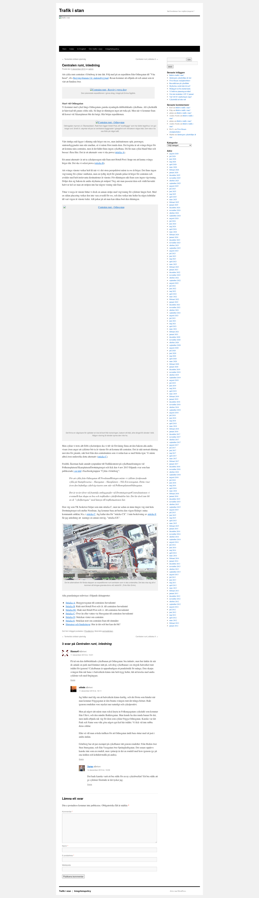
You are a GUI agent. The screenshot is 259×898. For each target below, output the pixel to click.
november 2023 (174, 242)
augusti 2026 (174, 153)
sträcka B (99, 163)
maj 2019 (172, 388)
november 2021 (174, 307)
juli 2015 (172, 512)
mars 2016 (173, 491)
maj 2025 (172, 194)
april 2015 (173, 520)
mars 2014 (173, 555)
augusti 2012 (174, 607)
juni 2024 (172, 223)
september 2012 (175, 604)
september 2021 (175, 312)
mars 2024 (173, 232)
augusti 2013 (174, 574)
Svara (72, 680)
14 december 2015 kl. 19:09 (98, 770)
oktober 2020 (174, 342)
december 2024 (174, 207)
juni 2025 (172, 191)
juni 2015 (172, 515)
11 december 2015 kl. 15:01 (81, 655)
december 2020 (174, 337)
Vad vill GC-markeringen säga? (180, 96)
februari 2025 (174, 202)
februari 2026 (174, 169)
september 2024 (175, 215)
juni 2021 (172, 321)
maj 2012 (172, 615)
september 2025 (175, 183)
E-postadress (68, 855)
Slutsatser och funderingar (78, 624)
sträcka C (102, 456)
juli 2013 (172, 577)
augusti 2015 (174, 509)
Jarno (90, 766)
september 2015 (175, 507)
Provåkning (89, 631)
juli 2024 (172, 221)
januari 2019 (173, 399)
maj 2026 (172, 161)
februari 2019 (174, 396)
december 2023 (174, 240)
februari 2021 (174, 331)
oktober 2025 (174, 180)
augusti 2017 (174, 445)
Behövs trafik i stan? (176, 75)
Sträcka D (70, 617)
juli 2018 (172, 415)
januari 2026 (173, 172)
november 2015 (174, 501)
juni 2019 (172, 385)
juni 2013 (172, 580)
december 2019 (174, 369)
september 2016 (175, 474)
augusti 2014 (174, 542)
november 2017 (174, 437)
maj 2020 (172, 356)
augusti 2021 (174, 315)
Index (71, 48)
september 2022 (175, 280)
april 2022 (173, 294)
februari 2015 (174, 526)
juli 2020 (172, 350)
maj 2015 (172, 518)
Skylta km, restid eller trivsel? (179, 86)
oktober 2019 (174, 375)
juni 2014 (172, 547)
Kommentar (67, 811)
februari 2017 (174, 461)
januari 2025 (173, 205)
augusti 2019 (174, 380)
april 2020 (173, 358)
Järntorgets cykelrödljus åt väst (180, 78)
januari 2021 (173, 334)
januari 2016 (173, 496)
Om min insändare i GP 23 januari (181, 94)
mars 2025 (173, 199)
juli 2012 (172, 609)
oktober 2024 (174, 213)
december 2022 (174, 272)
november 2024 (174, 210)
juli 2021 (172, 318)
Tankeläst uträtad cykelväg (74, 59)
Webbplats (66, 865)
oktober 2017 (174, 439)
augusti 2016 (174, 477)
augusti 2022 (174, 283)
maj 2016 (172, 485)
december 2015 (174, 499)
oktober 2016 (174, 472)
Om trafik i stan (95, 48)
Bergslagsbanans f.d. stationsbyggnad (91, 77)
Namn (65, 845)
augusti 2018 (174, 412)
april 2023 (173, 261)
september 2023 (175, 248)
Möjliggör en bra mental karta (179, 88)
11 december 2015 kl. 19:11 (90, 691)
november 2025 (174, 178)
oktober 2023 (174, 245)
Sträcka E (70, 620)
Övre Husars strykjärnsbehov (179, 80)
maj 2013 (172, 582)
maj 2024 (172, 226)
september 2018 (175, 410)
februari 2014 (174, 558)
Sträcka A (70, 602)
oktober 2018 (174, 407)
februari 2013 (174, 590)
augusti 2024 (174, 218)
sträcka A (119, 152)
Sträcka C (70, 613)
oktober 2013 (174, 569)
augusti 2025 (174, 186)
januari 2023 (173, 269)
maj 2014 (172, 550)
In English (81, 48)
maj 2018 (172, 420)
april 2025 (173, 196)
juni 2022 (172, 288)
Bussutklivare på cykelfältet (179, 83)
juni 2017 (172, 450)
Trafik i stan (71, 10)
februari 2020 (174, 364)
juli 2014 (172, 545)
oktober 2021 (174, 310)
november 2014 (174, 534)
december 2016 (174, 466)
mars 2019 (173, 393)
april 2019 (173, 391)
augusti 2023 (174, 250)
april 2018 (173, 423)
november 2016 (174, 469)
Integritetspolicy (112, 48)
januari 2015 (173, 528)
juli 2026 (172, 156)
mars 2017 (173, 458)
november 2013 (174, 566)
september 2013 (175, 571)
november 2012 (174, 598)
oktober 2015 (174, 504)
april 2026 (173, 164)
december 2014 (174, 531)
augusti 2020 (174, 348)
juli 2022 (172, 285)
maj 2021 (172, 323)
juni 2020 (172, 353)
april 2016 (173, 488)
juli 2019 (172, 383)
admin (91, 69)
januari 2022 (173, 302)
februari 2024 (174, 234)
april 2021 (173, 326)
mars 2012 (173, 620)
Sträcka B (70, 606)
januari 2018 (173, 431)
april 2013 (173, 585)
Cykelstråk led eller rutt (177, 99)
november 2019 (174, 372)
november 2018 (174, 404)
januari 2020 (173, 366)
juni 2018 (172, 418)
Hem (64, 48)
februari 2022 (174, 299)
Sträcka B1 (71, 609)
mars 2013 (173, 588)
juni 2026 (172, 159)
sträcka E (152, 514)
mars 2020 (173, 361)
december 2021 (174, 304)
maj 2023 (172, 259)
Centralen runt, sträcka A (147, 59)
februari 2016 (174, 493)
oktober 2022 (174, 277)
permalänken (107, 631)
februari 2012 (174, 623)
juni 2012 (172, 612)
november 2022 (174, 275)
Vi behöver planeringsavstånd (180, 91)
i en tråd (77, 470)
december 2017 (174, 434)
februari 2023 (174, 267)
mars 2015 (173, 523)
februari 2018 (174, 428)
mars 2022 (173, 296)
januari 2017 (173, 464)
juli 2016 (172, 480)
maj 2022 (172, 291)
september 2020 (175, 345)
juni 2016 (172, 482)
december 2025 (174, 175)
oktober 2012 (174, 601)
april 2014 (173, 553)
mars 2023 (173, 264)
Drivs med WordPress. (178, 891)
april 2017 (173, 455)
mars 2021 (173, 329)
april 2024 (173, 229)
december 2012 (174, 596)
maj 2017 (172, 453)
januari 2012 (173, 625)
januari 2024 (173, 237)
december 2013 (174, 563)
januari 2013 (173, 593)
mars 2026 (173, 167)
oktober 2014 (174, 536)
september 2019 (175, 377)
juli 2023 (172, 253)
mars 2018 (173, 426)
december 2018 (174, 402)
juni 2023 (172, 256)
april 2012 (173, 617)
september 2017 (175, 442)
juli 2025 (172, 188)
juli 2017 (172, 447)
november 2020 (174, 339)
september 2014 (175, 539)
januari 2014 (173, 561)
